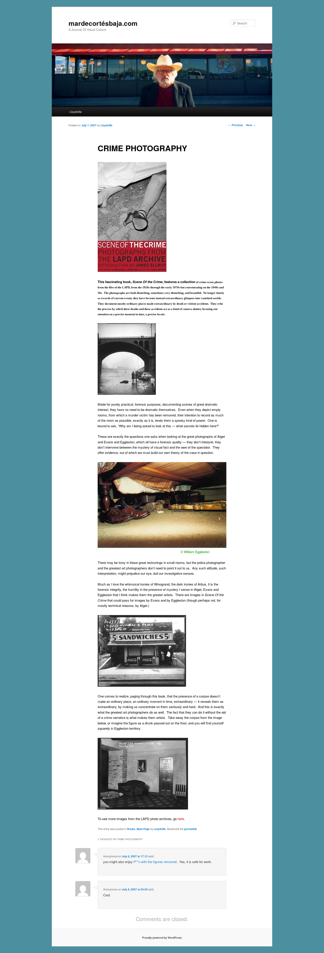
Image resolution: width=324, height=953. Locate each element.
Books (131, 829)
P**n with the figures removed (155, 861)
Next (250, 125)
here (181, 818)
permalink (190, 829)
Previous (235, 125)
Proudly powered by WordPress (162, 938)
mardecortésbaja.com (103, 23)
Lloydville (76, 112)
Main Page (143, 829)
